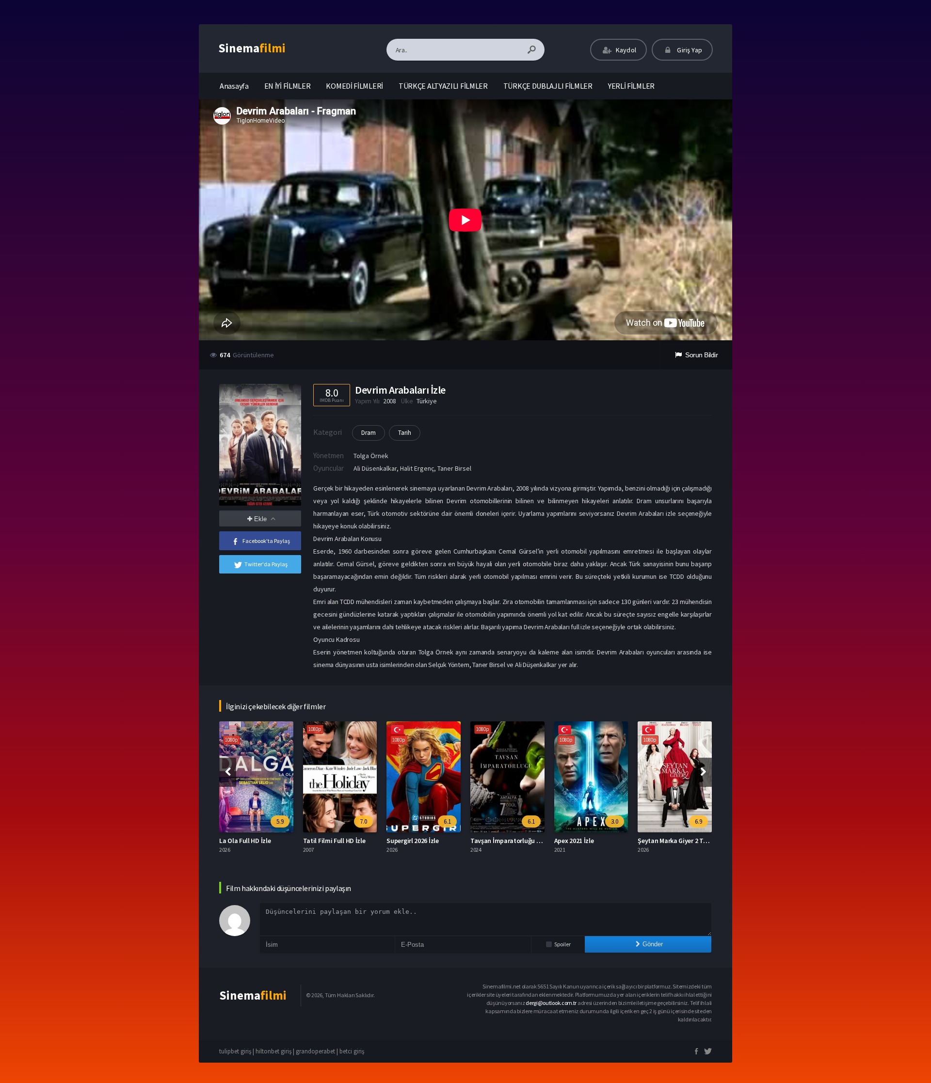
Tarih (404, 433)
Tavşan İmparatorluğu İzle (508, 840)
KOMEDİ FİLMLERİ (354, 86)
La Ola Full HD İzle (245, 840)
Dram (368, 433)
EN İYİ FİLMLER (287, 86)
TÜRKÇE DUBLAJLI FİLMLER (548, 86)
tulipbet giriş (235, 1051)
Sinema (252, 48)
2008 (389, 401)
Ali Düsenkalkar (375, 468)
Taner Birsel (454, 468)
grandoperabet (315, 1051)
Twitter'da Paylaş (266, 564)
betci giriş (351, 1051)
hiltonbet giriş (273, 1051)
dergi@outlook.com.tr (551, 1002)
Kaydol (625, 50)
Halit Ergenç (417, 468)
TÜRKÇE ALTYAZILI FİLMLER (443, 86)
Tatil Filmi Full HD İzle (334, 840)
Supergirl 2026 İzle (412, 840)
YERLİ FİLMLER (631, 86)
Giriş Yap (688, 50)
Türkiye (426, 401)
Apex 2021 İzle (574, 840)
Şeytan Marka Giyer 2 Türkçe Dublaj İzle (694, 840)
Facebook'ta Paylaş (266, 540)
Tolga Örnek (370, 455)
